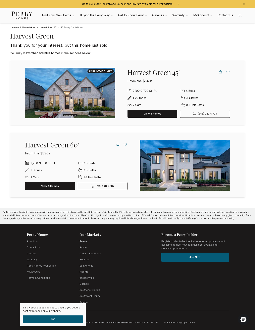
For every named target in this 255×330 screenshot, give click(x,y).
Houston (84, 259)
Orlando (84, 284)
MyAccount (33, 271)
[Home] (22, 15)
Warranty (32, 259)
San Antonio (86, 265)
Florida (83, 271)
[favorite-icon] (228, 72)
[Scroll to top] (243, 305)
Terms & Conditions (38, 278)
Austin (83, 247)
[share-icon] (220, 72)
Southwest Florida (90, 296)
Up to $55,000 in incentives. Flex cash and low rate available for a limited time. (127, 4)
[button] (243, 319)
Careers (31, 253)
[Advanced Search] (240, 15)
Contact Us (33, 247)
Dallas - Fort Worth (90, 253)
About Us (32, 241)
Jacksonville (86, 278)
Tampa (83, 302)
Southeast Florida (89, 290)
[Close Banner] (244, 4)
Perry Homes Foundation (41, 265)
